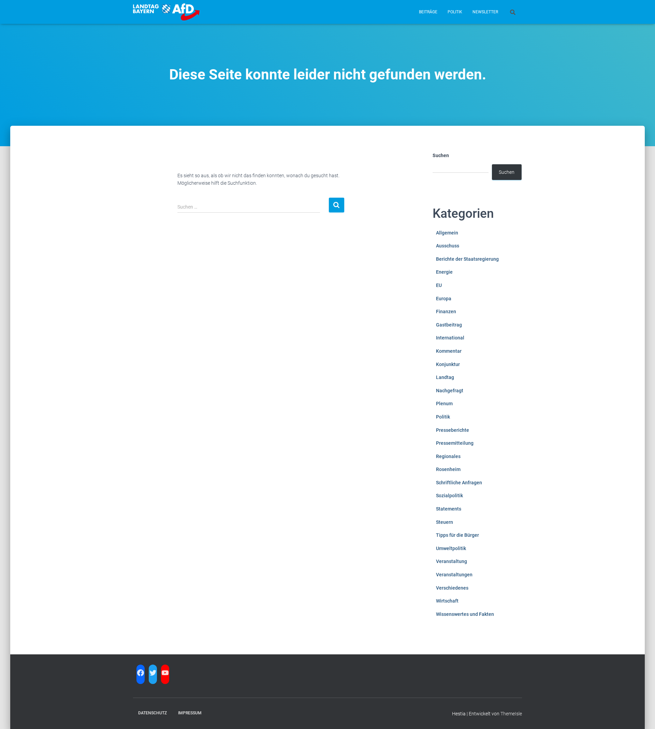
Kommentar (449, 351)
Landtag (445, 377)
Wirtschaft (447, 601)
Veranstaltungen (454, 574)
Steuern (444, 522)
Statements (448, 509)
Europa (443, 298)
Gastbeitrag (449, 325)
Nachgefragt (449, 390)
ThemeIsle (511, 713)
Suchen (441, 155)
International (450, 337)
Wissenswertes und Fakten (465, 614)
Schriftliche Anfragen (459, 482)
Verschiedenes (452, 588)
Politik (455, 12)
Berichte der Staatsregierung (467, 259)
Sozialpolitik (449, 495)
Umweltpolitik (451, 548)
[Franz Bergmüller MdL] (166, 11)
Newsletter (485, 12)
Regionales (448, 456)
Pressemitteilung (455, 443)
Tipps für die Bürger (457, 535)
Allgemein (447, 233)
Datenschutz (152, 713)
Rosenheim (448, 469)
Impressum (190, 713)
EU (439, 285)
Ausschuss (447, 245)
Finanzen (446, 311)
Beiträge (428, 12)
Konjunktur (448, 364)
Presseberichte (452, 430)
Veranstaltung (451, 561)
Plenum (444, 403)
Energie (444, 272)
